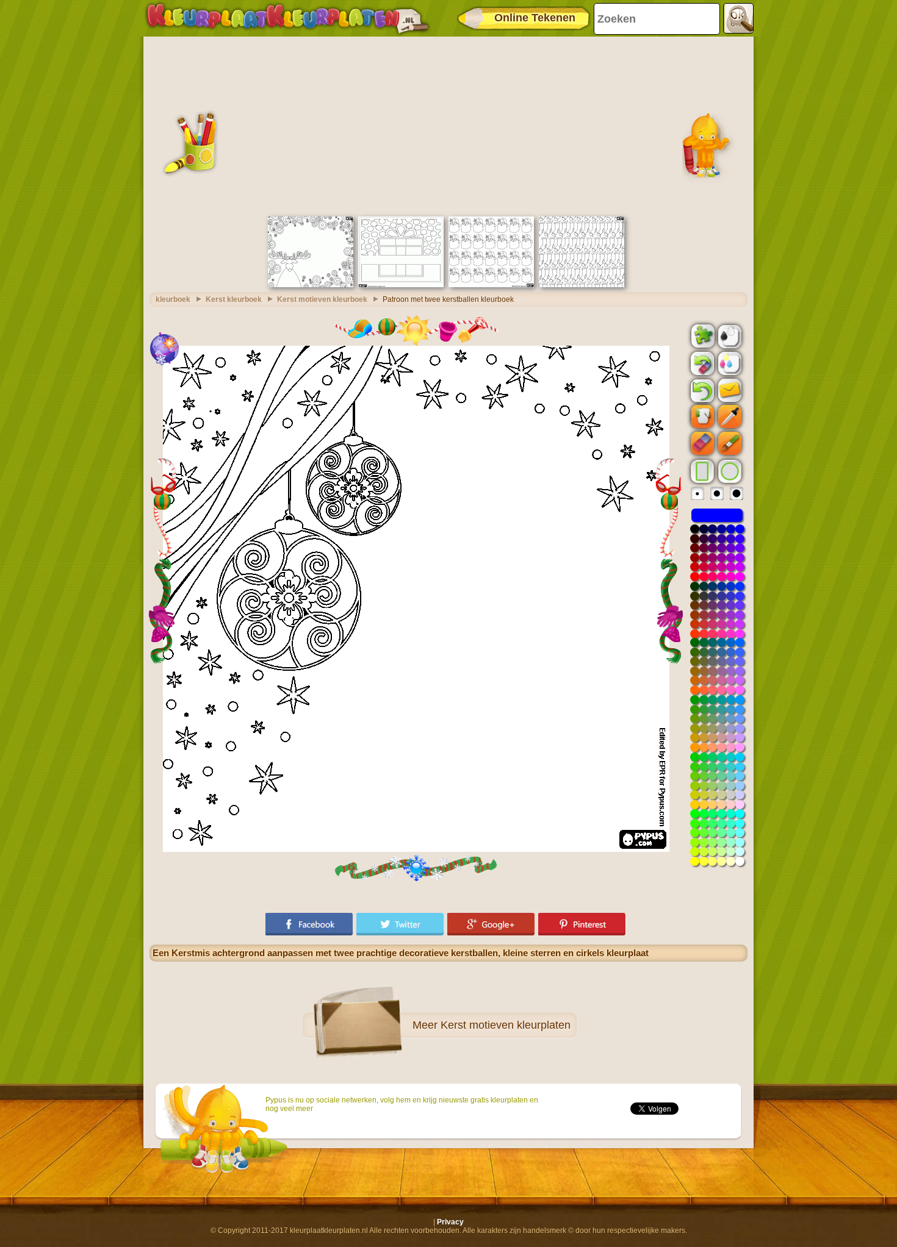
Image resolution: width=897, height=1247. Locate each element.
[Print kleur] (728, 362)
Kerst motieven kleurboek (322, 299)
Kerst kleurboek (234, 299)
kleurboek (173, 299)
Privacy (450, 1222)
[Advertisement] (448, 125)
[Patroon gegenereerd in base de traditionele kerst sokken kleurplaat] (581, 284)
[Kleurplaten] (287, 18)
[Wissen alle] (701, 363)
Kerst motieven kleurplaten (506, 1025)
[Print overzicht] (728, 335)
